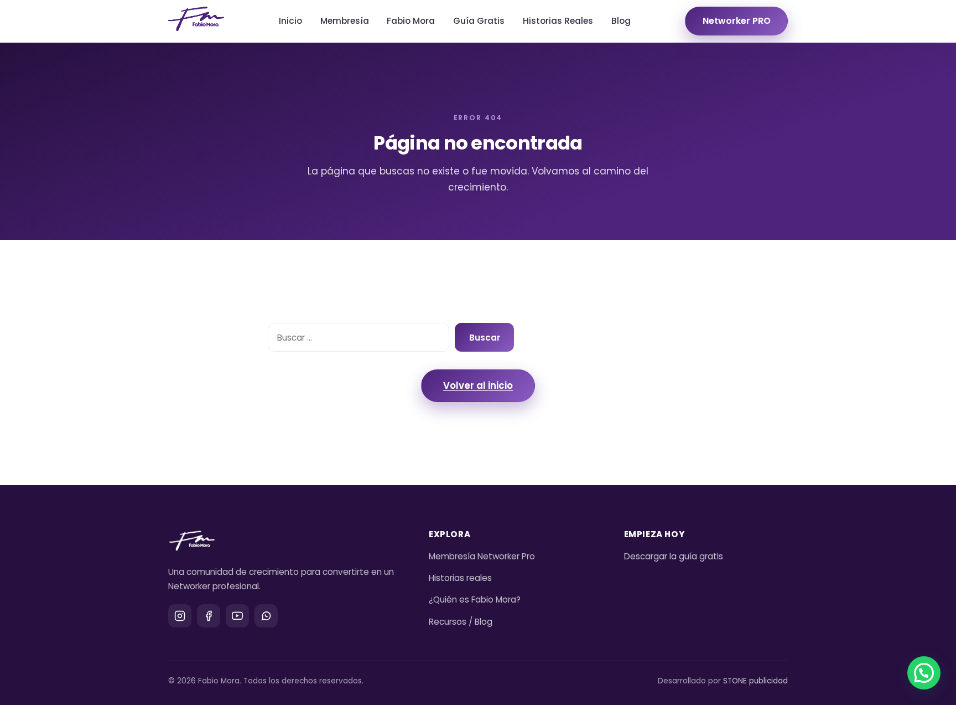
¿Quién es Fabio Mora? (475, 599)
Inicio (290, 21)
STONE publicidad (755, 681)
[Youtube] (237, 615)
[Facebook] (208, 615)
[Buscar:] (358, 337)
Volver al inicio (478, 385)
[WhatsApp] (266, 615)
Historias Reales (558, 21)
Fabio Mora (411, 21)
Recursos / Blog (460, 621)
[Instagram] (179, 615)
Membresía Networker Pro (482, 556)
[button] (924, 672)
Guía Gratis (479, 21)
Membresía (344, 21)
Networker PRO (737, 20)
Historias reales (460, 578)
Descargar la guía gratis (673, 556)
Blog (621, 21)
